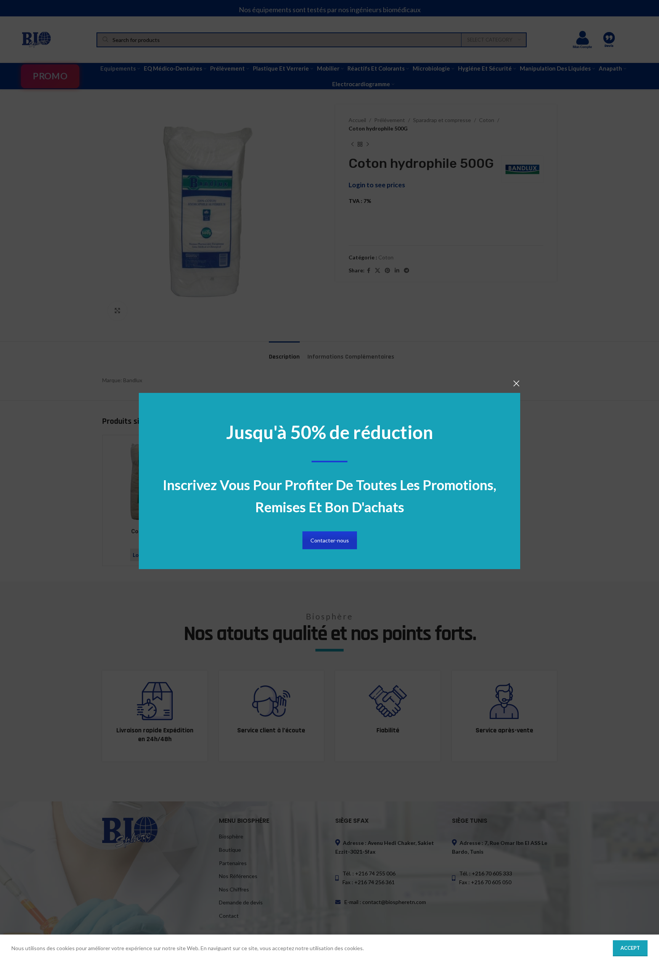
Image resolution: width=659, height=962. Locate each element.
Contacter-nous (329, 540)
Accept (630, 948)
